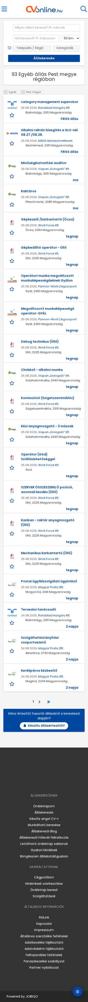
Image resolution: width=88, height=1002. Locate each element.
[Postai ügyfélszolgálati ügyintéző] (12, 584)
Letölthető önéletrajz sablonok (44, 844)
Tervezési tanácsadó (38, 609)
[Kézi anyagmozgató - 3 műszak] (12, 429)
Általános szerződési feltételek (44, 936)
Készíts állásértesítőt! (46, 725)
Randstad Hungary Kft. (54, 108)
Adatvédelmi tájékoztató (44, 948)
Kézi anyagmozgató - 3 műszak (47, 426)
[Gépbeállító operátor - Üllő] (12, 250)
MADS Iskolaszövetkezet (55, 141)
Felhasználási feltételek (44, 955)
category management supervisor (49, 102)
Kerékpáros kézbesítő (39, 670)
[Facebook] (33, 782)
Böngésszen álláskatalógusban (44, 856)
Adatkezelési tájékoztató (44, 942)
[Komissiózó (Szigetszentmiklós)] (12, 401)
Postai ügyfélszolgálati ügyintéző (49, 581)
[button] (10, 47)
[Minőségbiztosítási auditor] (12, 166)
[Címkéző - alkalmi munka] (12, 373)
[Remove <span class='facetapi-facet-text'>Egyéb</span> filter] (6, 92)
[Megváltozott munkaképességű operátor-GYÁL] (12, 312)
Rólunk (44, 917)
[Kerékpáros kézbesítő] (12, 673)
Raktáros (28, 191)
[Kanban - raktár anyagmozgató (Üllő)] (12, 523)
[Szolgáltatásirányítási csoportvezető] (12, 641)
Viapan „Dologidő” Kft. (54, 169)
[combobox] (46, 27)
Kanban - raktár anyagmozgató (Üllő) (47, 522)
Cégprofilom (44, 877)
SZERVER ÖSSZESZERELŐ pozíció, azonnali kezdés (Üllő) (47, 489)
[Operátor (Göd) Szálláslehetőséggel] (12, 457)
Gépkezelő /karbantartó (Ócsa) (47, 219)
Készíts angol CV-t (44, 818)
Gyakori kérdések (44, 850)
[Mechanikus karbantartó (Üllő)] (12, 556)
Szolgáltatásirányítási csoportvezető (40, 640)
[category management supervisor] (12, 105)
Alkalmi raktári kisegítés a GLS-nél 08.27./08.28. (49, 132)
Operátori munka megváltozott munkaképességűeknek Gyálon (47, 278)
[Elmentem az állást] (12, 115)
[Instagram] (41, 782)
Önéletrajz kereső (44, 890)
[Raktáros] (12, 194)
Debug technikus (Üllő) (40, 341)
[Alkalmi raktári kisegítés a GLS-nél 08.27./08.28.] (12, 133)
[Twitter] (55, 782)
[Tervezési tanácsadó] (12, 612)
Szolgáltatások (44, 896)
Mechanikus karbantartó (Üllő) (46, 553)
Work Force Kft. (48, 225)
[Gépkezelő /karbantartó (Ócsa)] (12, 222)
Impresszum (44, 930)
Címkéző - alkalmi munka (42, 369)
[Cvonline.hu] (44, 7)
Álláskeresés (44, 812)
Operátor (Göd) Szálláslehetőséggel (38, 456)
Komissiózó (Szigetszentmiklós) (47, 398)
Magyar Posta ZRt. (51, 587)
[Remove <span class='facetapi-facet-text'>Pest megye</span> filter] (23, 92)
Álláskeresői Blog (44, 831)
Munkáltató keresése (44, 825)
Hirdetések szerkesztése (44, 883)
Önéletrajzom (44, 806)
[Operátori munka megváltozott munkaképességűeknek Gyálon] (12, 279)
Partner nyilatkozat (44, 967)
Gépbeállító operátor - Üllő (44, 247)
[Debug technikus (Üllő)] (12, 344)
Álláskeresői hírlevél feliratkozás (44, 837)
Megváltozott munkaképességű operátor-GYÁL (47, 311)
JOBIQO (32, 996)
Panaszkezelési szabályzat (44, 961)
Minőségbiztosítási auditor (44, 163)
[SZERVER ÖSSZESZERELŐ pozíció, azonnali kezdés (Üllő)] (12, 490)
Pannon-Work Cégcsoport (57, 286)
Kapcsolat (44, 923)
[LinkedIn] (48, 782)
